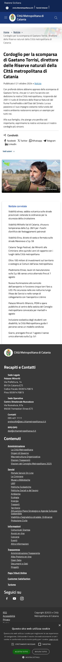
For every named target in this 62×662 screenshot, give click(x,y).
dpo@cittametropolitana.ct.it (22, 431)
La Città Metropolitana (22, 449)
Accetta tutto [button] (21, 651)
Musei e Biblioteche (20, 480)
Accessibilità (9, 616)
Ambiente (15, 494)
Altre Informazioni (20, 543)
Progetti (15, 567)
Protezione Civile (19, 520)
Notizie (16, 32)
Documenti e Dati (19, 563)
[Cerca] (56, 18)
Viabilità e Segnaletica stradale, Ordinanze (31, 517)
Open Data (16, 560)
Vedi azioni (7, 151)
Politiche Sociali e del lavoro (24, 490)
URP (13, 483)
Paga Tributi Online (17, 573)
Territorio (15, 508)
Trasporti (15, 504)
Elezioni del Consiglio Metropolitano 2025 (31, 463)
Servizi (11, 469)
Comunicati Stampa (20, 529)
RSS (5, 612)
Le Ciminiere (17, 476)
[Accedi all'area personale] (7, 8)
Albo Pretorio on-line (21, 556)
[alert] (31, 642)
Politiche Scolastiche (21, 487)
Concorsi (15, 536)
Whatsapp (37, 140)
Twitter (24, 140)
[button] (25, 644)
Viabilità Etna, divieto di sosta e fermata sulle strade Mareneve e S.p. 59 (31, 239)
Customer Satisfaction (19, 578)
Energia (14, 501)
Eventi (14, 540)
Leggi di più (53, 639)
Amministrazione (16, 446)
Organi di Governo (20, 453)
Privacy (6, 619)
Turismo (12, 584)
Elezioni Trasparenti (20, 460)
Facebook (11, 140)
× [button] (59, 625)
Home (6, 32)
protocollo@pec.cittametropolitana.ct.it (27, 421)
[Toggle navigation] (5, 17)
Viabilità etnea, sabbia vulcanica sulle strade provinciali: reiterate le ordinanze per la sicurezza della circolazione (30, 215)
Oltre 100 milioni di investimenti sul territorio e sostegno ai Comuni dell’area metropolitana (31, 262)
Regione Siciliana (12, 3)
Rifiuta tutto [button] (41, 651)
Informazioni (14, 526)
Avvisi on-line (18, 533)
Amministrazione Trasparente (25, 553)
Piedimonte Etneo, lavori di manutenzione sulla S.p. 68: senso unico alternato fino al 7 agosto (30, 273)
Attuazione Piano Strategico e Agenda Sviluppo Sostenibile (34, 512)
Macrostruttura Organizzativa (25, 456)
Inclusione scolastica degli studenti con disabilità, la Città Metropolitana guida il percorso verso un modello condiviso (28, 323)
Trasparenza (14, 549)
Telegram (51, 140)
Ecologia (15, 497)
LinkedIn (12, 144)
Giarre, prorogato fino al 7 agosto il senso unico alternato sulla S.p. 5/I (29, 334)
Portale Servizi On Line (22, 473)
